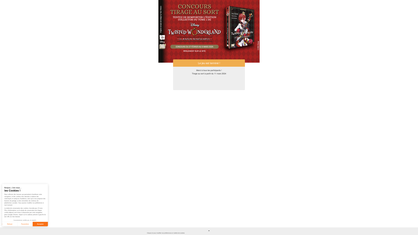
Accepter (40, 224)
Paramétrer (25, 224)
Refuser (10, 224)
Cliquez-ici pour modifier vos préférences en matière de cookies (166, 233)
